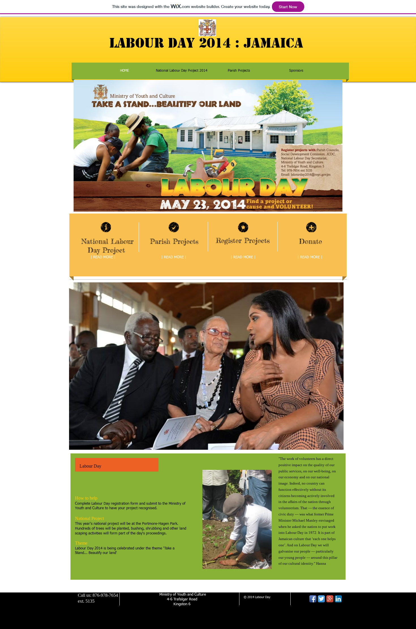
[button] (206, 366)
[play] (331, 445)
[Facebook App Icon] (312, 598)
